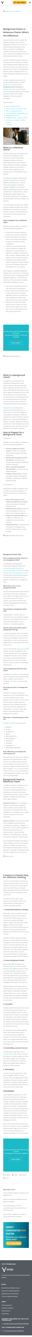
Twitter (16, 1175)
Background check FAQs (12, 115)
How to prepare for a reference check (16, 108)
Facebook (7, 1175)
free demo (24, 1128)
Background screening (9, 408)
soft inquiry (14, 681)
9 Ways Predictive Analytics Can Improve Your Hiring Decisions (16, 1194)
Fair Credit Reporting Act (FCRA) (18, 573)
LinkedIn (23, 1175)
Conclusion (9, 124)
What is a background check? (14, 111)
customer (6, 1054)
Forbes (16, 768)
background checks (13, 966)
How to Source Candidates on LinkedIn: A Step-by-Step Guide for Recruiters (14, 1215)
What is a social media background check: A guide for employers (15, 1200)
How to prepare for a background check (17, 113)
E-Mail (7, 1178)
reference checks (8, 89)
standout (22, 1052)
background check (8, 84)
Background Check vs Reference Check (16, 118)
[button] (30, 2)
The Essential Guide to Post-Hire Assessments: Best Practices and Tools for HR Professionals (15, 1208)
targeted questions (15, 180)
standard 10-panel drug (10, 723)
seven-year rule (22, 649)
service (11, 1054)
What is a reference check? (13, 106)
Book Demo (16, 343)
